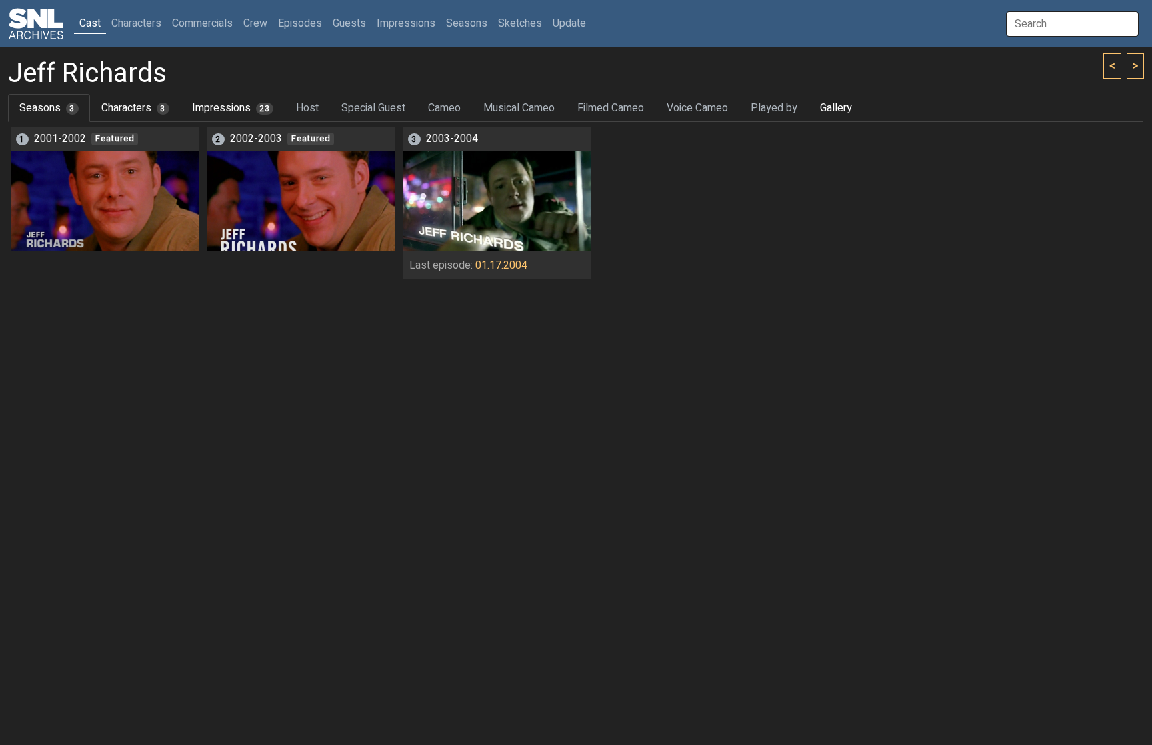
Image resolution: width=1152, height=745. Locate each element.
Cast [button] (92, 23)
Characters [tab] (133, 108)
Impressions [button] (406, 23)
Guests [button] (349, 23)
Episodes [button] (300, 23)
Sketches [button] (520, 23)
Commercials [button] (202, 23)
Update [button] (569, 23)
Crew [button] (255, 23)
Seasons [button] (466, 23)
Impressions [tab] (231, 108)
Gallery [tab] (836, 108)
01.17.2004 (501, 265)
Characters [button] (136, 23)
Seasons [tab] (47, 108)
